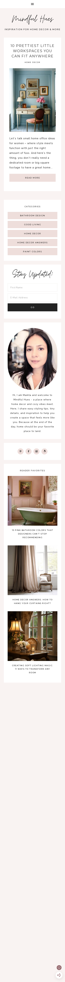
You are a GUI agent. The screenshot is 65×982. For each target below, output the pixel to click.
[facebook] (28, 451)
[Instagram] (36, 451)
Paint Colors (32, 251)
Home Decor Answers (32, 242)
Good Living (32, 224)
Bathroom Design (32, 215)
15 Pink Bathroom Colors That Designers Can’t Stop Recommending (32, 534)
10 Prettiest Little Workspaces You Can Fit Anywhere (33, 51)
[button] (32, 4)
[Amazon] (44, 451)
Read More (32, 178)
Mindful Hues (32, 20)
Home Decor (32, 62)
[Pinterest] (20, 451)
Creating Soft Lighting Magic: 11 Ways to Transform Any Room (32, 669)
